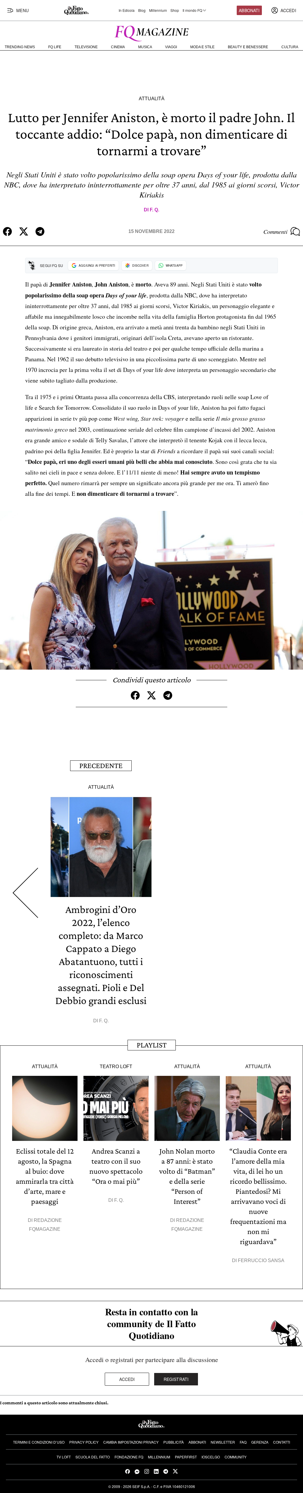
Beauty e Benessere (248, 47)
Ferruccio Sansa (261, 1260)
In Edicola (127, 10)
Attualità (152, 98)
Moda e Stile (202, 47)
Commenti (275, 231)
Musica (145, 47)
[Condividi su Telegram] (40, 231)
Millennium (158, 10)
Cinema (118, 47)
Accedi (127, 1379)
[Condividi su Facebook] (7, 231)
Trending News (20, 47)
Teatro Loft (116, 1066)
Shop (174, 10)
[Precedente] (25, 892)
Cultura (289, 47)
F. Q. (154, 209)
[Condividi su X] (23, 231)
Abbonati (249, 10)
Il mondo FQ (192, 10)
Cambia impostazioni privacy (131, 1442)
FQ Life (54, 47)
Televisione (86, 47)
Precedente (101, 765)
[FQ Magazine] (151, 32)
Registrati (176, 1379)
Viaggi (171, 47)
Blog (142, 10)
